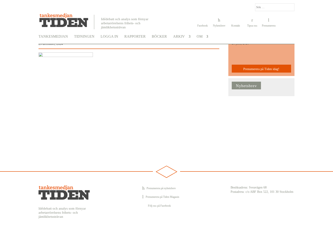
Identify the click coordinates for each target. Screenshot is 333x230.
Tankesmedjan (53, 36)
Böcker (159, 36)
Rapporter (135, 36)
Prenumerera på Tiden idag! (261, 69)
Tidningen (84, 36)
